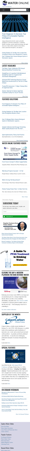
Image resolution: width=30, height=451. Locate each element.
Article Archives (5, 431)
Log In (4, 6)
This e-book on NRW (22, 300)
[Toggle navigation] (3, 9)
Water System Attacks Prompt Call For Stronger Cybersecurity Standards (13, 234)
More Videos (25, 197)
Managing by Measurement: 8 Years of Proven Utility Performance (14, 393)
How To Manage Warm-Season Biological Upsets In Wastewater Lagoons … (13, 120)
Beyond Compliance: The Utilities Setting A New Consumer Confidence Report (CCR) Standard (13, 242)
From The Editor (5, 426)
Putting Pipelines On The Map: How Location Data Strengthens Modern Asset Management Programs (14, 53)
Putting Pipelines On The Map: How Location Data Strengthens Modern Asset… (14, 112)
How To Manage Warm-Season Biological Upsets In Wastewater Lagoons (14, 57)
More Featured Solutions (22, 140)
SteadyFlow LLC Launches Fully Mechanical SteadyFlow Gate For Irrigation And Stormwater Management (14, 74)
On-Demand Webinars (6, 437)
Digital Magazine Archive (7, 442)
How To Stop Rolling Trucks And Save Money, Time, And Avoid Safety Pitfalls (15, 410)
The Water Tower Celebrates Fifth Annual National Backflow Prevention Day (13, 69)
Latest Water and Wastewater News (9, 430)
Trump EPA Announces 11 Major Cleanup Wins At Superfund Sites (14, 87)
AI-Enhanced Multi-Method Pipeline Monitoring (12, 396)
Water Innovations (5, 440)
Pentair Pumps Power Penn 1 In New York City (14, 189)
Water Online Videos (6, 439)
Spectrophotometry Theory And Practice (13, 135)
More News (25, 96)
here (9, 343)
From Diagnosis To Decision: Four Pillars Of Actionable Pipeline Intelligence (14, 36)
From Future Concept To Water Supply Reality (14, 162)
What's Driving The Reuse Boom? (11, 180)
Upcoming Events (5, 444)
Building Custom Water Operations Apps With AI (13, 403)
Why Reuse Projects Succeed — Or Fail (12, 171)
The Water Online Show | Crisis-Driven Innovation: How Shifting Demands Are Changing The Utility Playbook (14, 238)
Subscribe (9, 6)
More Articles (25, 63)
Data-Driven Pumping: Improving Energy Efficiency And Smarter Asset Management (14, 399)
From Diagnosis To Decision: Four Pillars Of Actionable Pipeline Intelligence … (14, 104)
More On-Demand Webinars (22, 414)
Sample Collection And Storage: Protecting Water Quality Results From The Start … (14, 127)
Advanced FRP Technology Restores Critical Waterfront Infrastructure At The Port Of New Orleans (14, 81)
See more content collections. (9, 309)
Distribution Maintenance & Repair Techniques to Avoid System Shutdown (14, 406)
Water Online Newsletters (7, 428)
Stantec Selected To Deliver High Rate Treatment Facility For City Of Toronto (12, 91)
